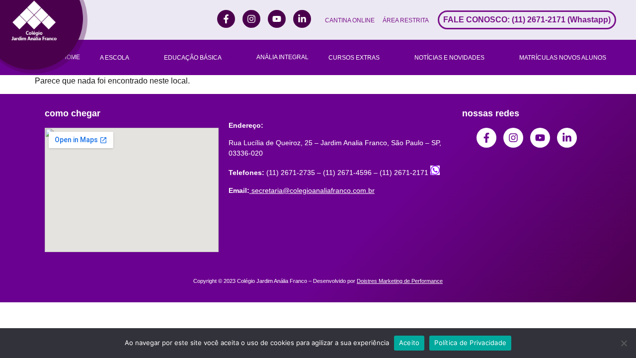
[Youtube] (277, 19)
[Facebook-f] (226, 19)
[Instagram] (251, 19)
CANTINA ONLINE (350, 20)
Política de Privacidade (470, 343)
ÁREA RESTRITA (406, 20)
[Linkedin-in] (302, 19)
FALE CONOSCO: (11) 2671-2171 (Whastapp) (527, 19)
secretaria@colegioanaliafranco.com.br (313, 190)
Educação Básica (193, 57)
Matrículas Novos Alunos (562, 57)
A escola (114, 57)
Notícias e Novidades (449, 57)
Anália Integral (282, 57)
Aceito (409, 343)
